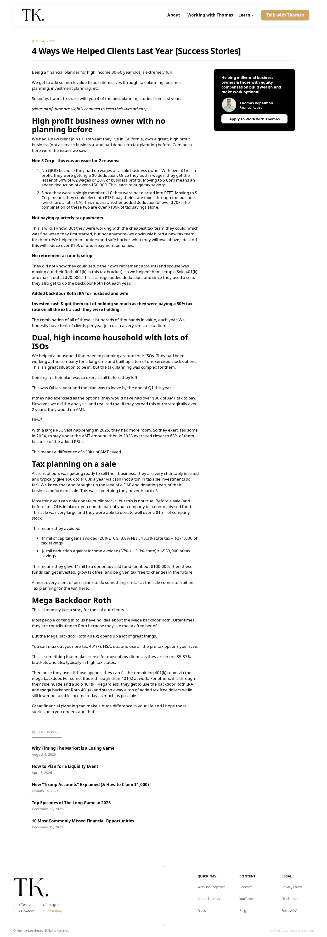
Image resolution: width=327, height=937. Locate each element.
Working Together (211, 887)
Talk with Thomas (285, 15)
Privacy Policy (292, 887)
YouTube (246, 898)
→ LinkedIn (25, 911)
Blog (242, 910)
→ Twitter (24, 904)
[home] (33, 15)
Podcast (245, 887)
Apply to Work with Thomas (254, 118)
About (173, 15)
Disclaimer (290, 898)
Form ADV (289, 910)
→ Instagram (51, 904)
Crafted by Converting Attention (292, 930)
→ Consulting (51, 911)
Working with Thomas (210, 15)
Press (201, 910)
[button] (246, 15)
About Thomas (208, 898)
